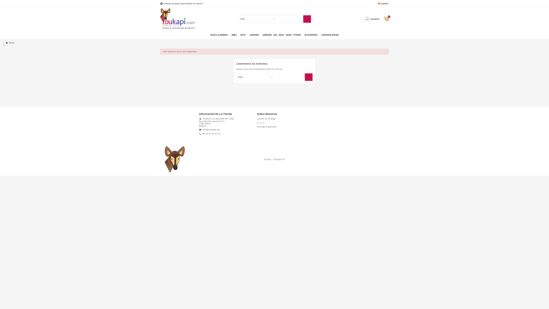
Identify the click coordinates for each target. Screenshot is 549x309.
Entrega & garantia (267, 127)
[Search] (307, 19)
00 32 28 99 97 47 (212, 134)
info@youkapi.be (211, 129)
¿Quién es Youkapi (266, 119)
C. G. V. (261, 123)
